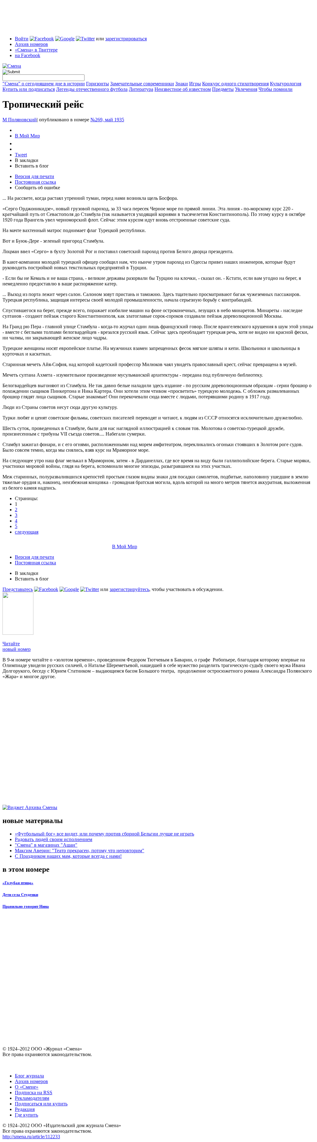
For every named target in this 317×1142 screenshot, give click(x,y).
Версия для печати (34, 176)
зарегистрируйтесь (129, 589)
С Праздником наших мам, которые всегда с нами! (68, 856)
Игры (195, 83)
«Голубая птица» (17, 882)
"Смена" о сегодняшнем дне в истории (43, 83)
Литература (141, 89)
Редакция (25, 1109)
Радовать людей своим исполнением (53, 839)
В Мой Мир (27, 135)
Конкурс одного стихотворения (235, 83)
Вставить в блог (32, 165)
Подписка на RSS (33, 1092)
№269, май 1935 (107, 119)
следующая (26, 532)
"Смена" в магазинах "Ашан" (46, 845)
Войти (21, 38)
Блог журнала (29, 1075)
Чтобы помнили (275, 89)
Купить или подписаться (28, 89)
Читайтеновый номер (16, 646)
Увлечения (246, 89)
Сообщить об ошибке (37, 187)
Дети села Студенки (20, 894)
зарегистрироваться (126, 38)
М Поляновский (19, 119)
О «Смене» (26, 1087)
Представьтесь (17, 589)
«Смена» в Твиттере (36, 49)
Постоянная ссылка (35, 182)
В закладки (26, 160)
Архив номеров (31, 44)
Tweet (21, 154)
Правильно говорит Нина (25, 906)
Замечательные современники (142, 83)
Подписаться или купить (41, 1103)
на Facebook (27, 55)
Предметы (223, 89)
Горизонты (97, 83)
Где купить (26, 1114)
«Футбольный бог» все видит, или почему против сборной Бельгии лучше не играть (104, 833)
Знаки (181, 83)
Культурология (285, 83)
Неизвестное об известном (182, 89)
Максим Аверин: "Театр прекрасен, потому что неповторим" (79, 850)
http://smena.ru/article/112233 (31, 1136)
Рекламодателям (32, 1098)
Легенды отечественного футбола (92, 89)
